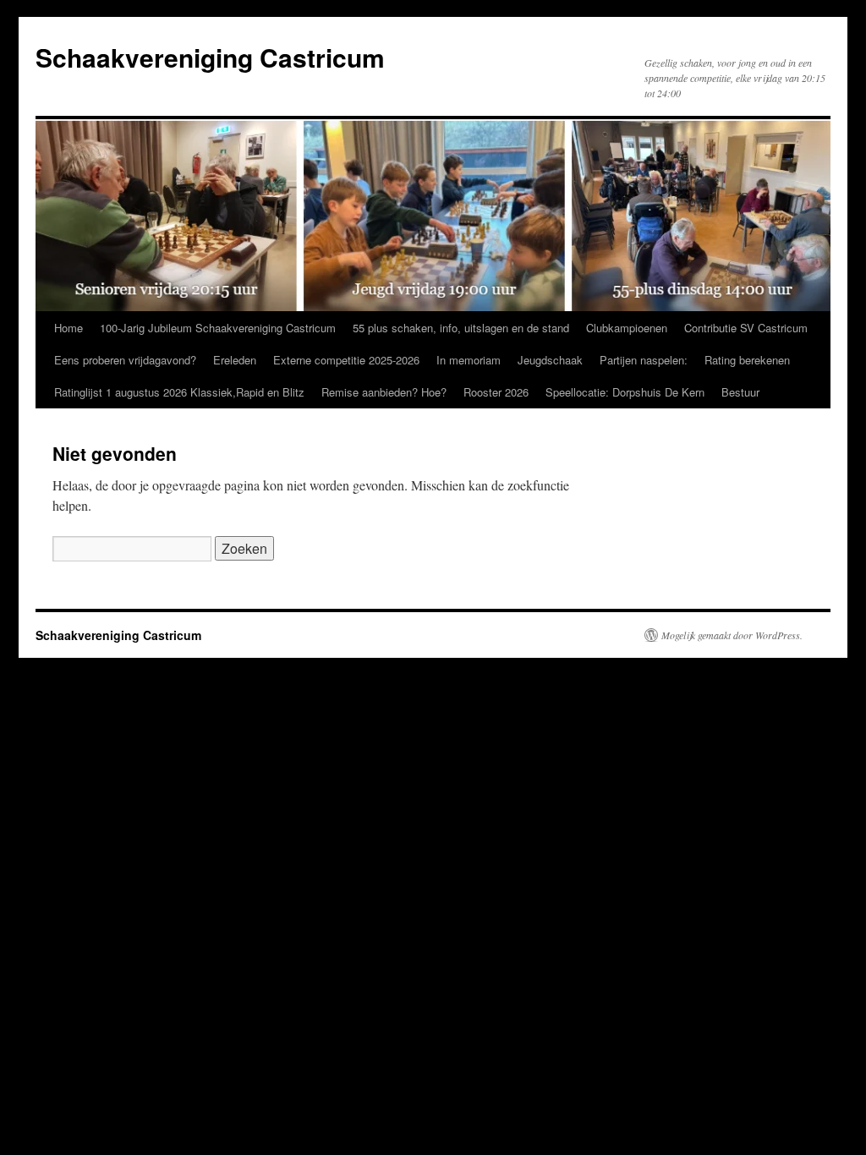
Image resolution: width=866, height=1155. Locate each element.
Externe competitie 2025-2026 (346, 360)
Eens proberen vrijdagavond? (125, 360)
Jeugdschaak (550, 360)
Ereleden (234, 360)
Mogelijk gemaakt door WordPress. (732, 635)
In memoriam (468, 360)
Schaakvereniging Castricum (210, 57)
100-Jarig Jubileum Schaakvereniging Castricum (218, 328)
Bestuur (740, 392)
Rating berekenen (747, 360)
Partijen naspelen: (644, 360)
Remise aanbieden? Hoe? (384, 392)
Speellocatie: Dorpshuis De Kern (624, 392)
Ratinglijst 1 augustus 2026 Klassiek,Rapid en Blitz (179, 392)
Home (68, 328)
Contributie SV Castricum (746, 328)
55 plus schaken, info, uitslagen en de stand (461, 328)
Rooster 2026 (496, 392)
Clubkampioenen (626, 328)
